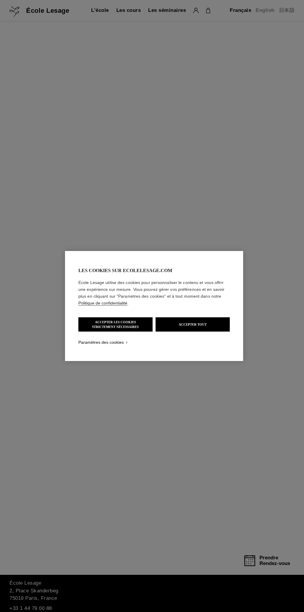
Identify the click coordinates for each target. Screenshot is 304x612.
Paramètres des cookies (101, 342)
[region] (154, 306)
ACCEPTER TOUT (193, 324)
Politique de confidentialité (102, 303)
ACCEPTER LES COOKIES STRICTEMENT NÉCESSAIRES (115, 324)
